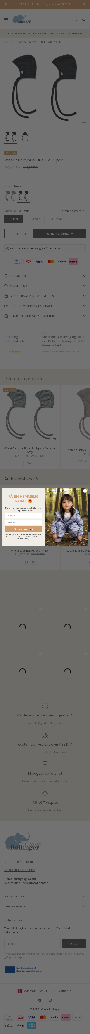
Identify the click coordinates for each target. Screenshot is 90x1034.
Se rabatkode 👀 (23, 528)
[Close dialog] (85, 491)
